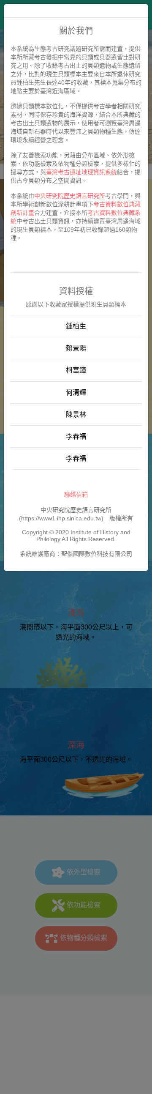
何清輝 (76, 392)
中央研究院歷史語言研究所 (69, 195)
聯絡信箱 (76, 494)
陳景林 (76, 414)
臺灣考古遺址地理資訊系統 (81, 172)
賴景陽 (76, 348)
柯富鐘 (76, 370)
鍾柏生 (76, 326)
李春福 (76, 436)
